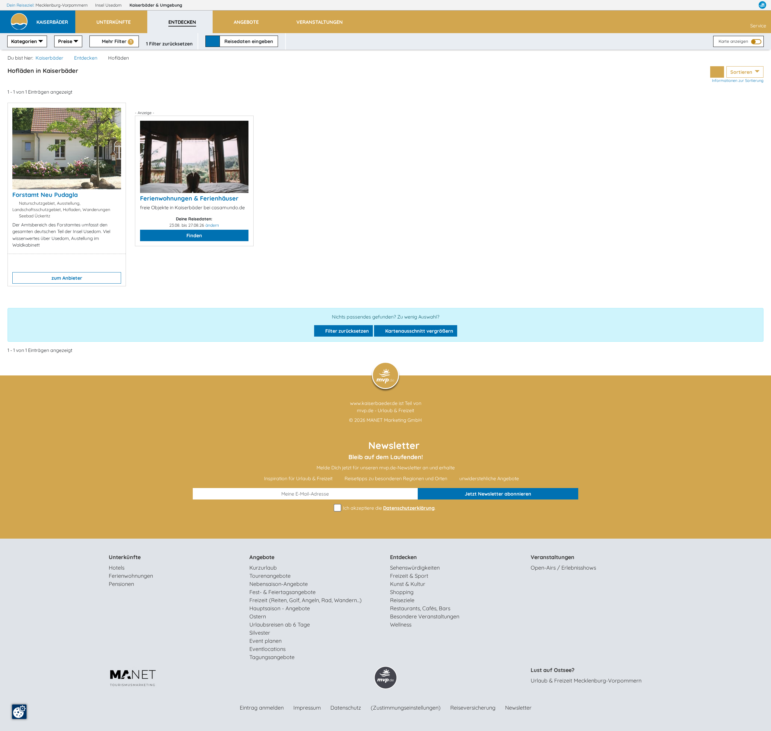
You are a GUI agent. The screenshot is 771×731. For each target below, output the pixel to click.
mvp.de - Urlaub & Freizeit (385, 410)
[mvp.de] (762, 5)
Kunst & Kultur (407, 583)
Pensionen (121, 583)
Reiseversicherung (472, 707)
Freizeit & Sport (409, 575)
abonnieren (498, 494)
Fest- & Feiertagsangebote (282, 592)
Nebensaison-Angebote (278, 583)
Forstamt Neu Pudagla (45, 194)
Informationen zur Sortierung (737, 80)
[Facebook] (736, 5)
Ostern (257, 616)
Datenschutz (345, 707)
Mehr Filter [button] (116, 41)
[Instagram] (749, 5)
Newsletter (518, 707)
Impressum (307, 707)
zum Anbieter (67, 278)
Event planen (265, 640)
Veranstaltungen (552, 557)
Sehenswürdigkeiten (415, 567)
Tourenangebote (270, 575)
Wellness (400, 624)
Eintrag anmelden (262, 707)
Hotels (116, 567)
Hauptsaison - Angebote (279, 608)
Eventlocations (267, 648)
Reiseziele (402, 600)
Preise (65, 41)
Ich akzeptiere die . (388, 508)
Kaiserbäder (156, 5)
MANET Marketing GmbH (394, 420)
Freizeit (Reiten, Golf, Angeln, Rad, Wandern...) (305, 600)
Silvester (259, 632)
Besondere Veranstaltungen (424, 616)
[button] (55, 19)
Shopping (402, 592)
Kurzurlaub (263, 567)
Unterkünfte (125, 557)
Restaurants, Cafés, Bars (420, 608)
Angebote (261, 557)
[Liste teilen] (717, 72)
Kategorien (24, 41)
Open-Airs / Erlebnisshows (563, 567)
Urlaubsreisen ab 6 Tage (279, 624)
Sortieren (742, 72)
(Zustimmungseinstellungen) (406, 707)
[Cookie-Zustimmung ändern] (19, 712)
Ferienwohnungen (131, 575)
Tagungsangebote (272, 657)
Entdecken (85, 58)
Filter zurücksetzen (346, 331)
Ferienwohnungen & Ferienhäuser (189, 198)
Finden (194, 235)
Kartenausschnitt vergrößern (418, 331)
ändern (212, 225)
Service (758, 26)
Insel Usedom (109, 5)
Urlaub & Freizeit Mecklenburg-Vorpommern (586, 680)
